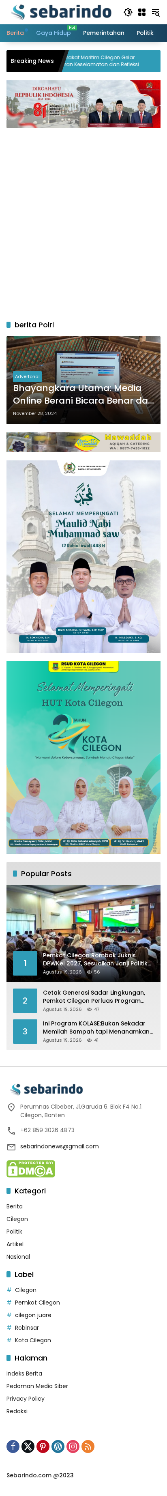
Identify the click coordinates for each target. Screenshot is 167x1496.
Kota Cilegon (33, 1340)
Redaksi (17, 1411)
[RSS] (87, 1446)
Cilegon (17, 1219)
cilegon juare (33, 1315)
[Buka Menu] (142, 12)
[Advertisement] (83, 219)
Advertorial (27, 376)
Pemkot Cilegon (37, 1302)
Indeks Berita (24, 1373)
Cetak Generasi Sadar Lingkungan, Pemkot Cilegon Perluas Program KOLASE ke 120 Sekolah (94, 997)
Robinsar (27, 1328)
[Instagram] (72, 1446)
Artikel (15, 1244)
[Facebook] (12, 1446)
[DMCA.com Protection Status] (30, 1168)
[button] (128, 12)
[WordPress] (57, 1446)
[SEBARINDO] (60, 12)
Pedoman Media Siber (37, 1386)
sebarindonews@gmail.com (59, 1146)
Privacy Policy (25, 1399)
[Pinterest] (42, 1446)
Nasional (18, 1257)
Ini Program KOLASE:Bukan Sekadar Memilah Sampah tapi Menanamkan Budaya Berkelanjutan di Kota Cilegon (96, 1028)
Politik (14, 1231)
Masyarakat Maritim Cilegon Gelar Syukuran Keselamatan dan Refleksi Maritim (62, 61)
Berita (14, 1206)
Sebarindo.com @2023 (40, 1475)
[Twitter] (27, 1446)
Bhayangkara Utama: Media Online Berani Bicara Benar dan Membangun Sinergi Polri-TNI (83, 394)
